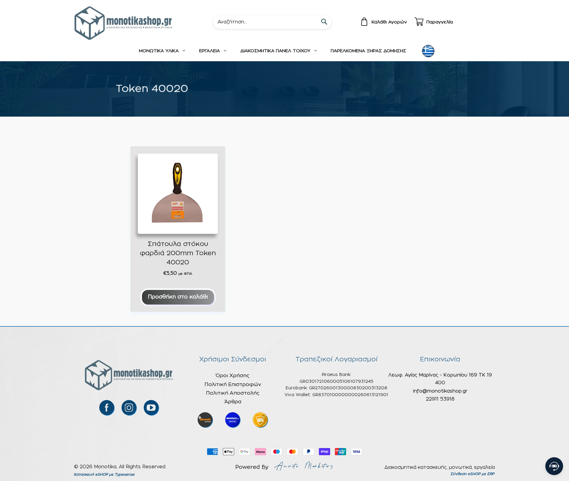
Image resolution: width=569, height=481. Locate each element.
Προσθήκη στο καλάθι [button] (178, 297)
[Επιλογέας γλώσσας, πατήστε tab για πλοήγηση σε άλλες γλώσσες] (428, 51)
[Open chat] (554, 466)
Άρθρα (232, 401)
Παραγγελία (439, 22)
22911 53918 (440, 399)
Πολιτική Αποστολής (233, 393)
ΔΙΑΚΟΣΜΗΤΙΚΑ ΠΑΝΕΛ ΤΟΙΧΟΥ (275, 51)
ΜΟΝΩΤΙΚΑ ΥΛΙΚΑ (159, 51)
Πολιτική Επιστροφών (232, 384)
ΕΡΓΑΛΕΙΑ (209, 51)
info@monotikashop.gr (440, 391)
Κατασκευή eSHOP (91, 474)
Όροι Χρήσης (233, 375)
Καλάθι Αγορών (389, 22)
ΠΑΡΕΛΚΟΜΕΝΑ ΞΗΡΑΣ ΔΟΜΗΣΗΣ (368, 51)
